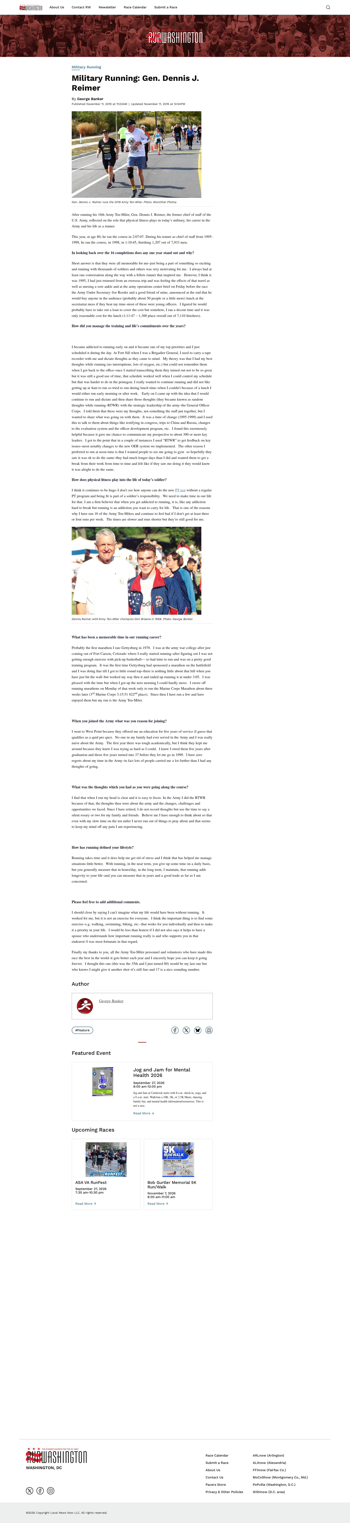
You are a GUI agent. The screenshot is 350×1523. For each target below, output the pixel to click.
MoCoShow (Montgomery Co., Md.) (280, 1477)
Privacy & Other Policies (224, 1492)
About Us (56, 7)
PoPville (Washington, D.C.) (274, 1485)
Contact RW (81, 7)
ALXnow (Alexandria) (269, 1463)
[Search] (328, 7)
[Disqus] (142, 1273)
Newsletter (107, 7)
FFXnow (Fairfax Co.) (269, 1470)
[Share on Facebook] (175, 1030)
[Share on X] (186, 1030)
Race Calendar (135, 7)
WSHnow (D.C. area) (269, 1492)
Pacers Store (216, 1485)
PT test (180, 489)
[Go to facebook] (40, 1490)
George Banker (90, 99)
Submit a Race (165, 7)
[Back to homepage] (30, 7)
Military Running (86, 67)
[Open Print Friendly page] (209, 1030)
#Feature (82, 1030)
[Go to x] (29, 1490)
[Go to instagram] (50, 1490)
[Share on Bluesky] (197, 1030)
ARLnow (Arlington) (268, 1455)
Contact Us (214, 1477)
